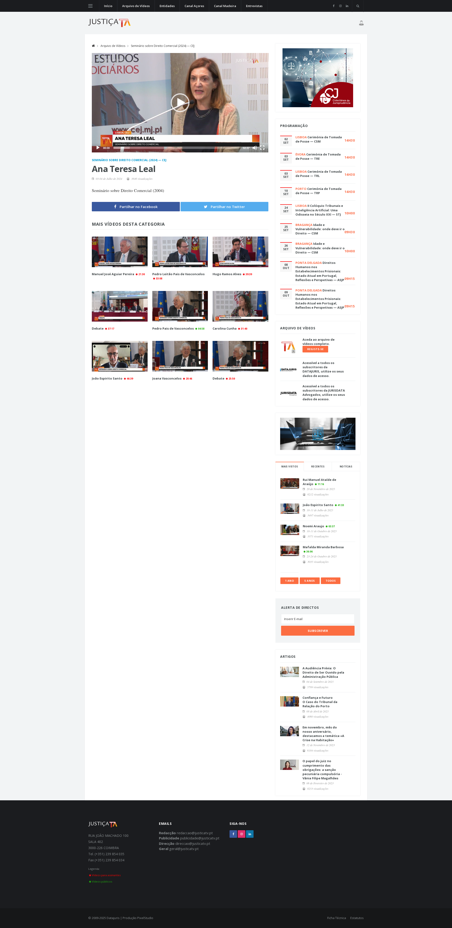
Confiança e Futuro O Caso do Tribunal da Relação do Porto (320, 701)
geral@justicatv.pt (184, 848)
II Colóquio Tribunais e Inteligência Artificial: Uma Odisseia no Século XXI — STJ (319, 210)
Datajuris (113, 918)
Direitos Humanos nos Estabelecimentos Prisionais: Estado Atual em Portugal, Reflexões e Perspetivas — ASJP (319, 271)
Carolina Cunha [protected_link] (225, 328)
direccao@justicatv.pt (192, 843)
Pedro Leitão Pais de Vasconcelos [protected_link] (178, 274)
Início (108, 6)
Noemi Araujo (313, 526)
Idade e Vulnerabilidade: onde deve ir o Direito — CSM (320, 229)
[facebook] (333, 6)
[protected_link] (120, 252)
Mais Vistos (289, 466)
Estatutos (357, 918)
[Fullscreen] (262, 147)
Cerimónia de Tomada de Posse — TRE (318, 156)
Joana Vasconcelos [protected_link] (167, 378)
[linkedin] (346, 6)
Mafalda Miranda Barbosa (323, 547)
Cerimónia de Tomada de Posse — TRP (318, 191)
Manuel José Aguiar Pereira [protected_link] (113, 274)
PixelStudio (145, 918)
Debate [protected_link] (98, 328)
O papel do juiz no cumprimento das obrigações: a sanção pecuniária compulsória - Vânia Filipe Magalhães (322, 769)
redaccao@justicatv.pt (195, 832)
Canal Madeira (225, 6)
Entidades (167, 6)
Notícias (346, 466)
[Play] (98, 147)
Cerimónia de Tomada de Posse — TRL (318, 173)
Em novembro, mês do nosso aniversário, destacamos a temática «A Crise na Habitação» (323, 733)
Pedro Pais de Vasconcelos (173, 328)
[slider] (176, 148)
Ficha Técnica (336, 918)
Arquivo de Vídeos (136, 6)
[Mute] (254, 147)
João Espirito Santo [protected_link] (107, 378)
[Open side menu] (90, 6)
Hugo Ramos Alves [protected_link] (227, 274)
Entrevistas (254, 6)
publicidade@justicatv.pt (199, 838)
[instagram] (340, 6)
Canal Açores (194, 6)
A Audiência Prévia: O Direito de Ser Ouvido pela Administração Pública (323, 672)
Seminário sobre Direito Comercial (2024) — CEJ (162, 46)
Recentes (317, 466)
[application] (180, 102)
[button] (180, 102)
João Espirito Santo (318, 505)
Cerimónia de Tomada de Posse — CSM (318, 139)
